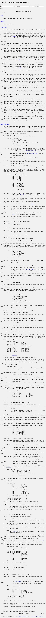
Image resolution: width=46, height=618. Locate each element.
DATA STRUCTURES (4, 124)
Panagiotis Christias (39, 616)
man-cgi (33, 616)
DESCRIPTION (3, 27)
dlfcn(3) (8, 467)
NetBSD (19, 616)
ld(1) (20, 67)
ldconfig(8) (29, 269)
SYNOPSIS (2, 21)
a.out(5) (14, 36)
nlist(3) (14, 355)
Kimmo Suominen (25, 616)
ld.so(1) (22, 194)
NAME (1, 15)
